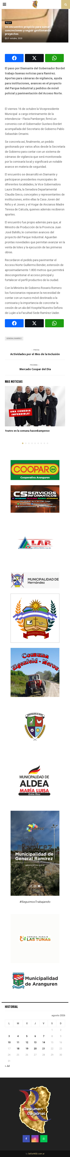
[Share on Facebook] (14, 58)
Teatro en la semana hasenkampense (27, 431)
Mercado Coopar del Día (35, 369)
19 (27, 1048)
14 (43, 1042)
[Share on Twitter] (34, 58)
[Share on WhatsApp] (54, 58)
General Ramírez (14, 338)
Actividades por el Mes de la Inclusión (35, 354)
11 (18, 1042)
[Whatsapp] (43, 1138)
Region (8, 23)
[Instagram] (35, 1138)
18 (18, 1048)
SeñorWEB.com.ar (36, 1154)
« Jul (7, 1066)
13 (35, 1042)
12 (27, 1042)
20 (35, 1048)
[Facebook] (26, 1138)
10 (9, 1042)
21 (43, 1048)
